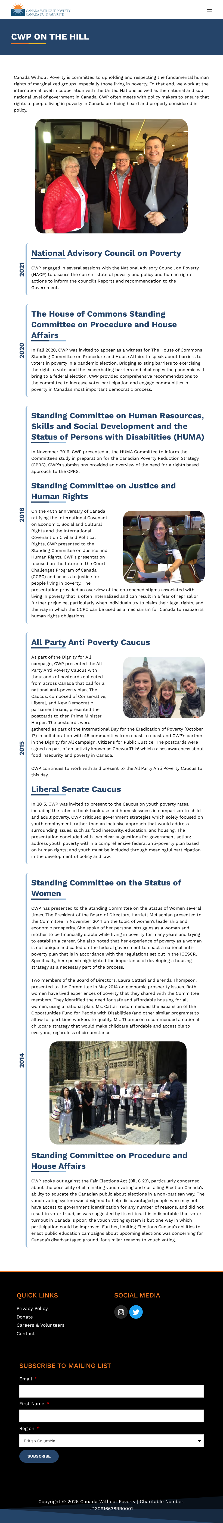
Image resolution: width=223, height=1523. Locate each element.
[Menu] (209, 9)
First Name (32, 1403)
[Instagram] (121, 1312)
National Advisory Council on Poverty (160, 268)
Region (27, 1428)
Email (26, 1378)
